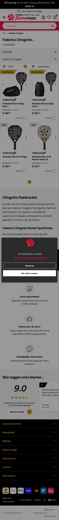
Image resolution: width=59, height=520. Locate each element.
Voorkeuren (29, 265)
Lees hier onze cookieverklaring (30, 258)
